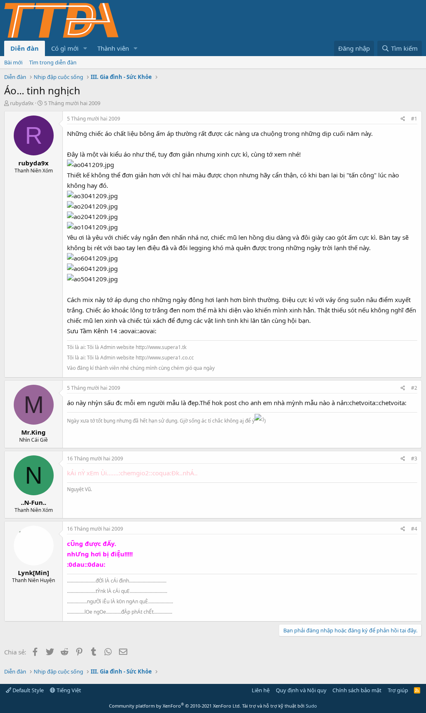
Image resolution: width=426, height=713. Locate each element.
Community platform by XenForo (175, 706)
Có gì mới (65, 48)
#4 (414, 528)
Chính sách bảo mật (356, 690)
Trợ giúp (398, 690)
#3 (414, 458)
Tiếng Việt (68, 690)
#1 (414, 118)
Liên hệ (261, 690)
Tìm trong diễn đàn (53, 62)
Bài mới (13, 62)
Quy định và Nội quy (301, 690)
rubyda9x (22, 103)
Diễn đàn (24, 48)
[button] (85, 48)
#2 (414, 387)
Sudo (311, 706)
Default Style (27, 690)
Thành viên (113, 48)
